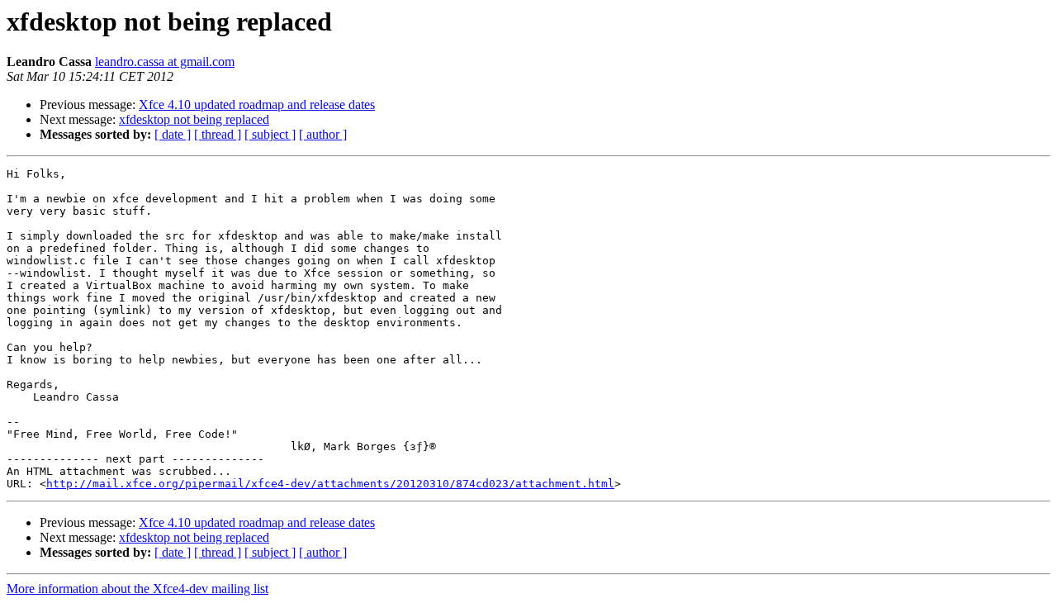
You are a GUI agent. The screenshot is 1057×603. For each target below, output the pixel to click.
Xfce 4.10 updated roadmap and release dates (257, 104)
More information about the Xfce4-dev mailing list (137, 589)
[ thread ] (217, 134)
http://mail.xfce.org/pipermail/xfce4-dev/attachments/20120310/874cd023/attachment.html (330, 483)
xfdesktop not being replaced (194, 119)
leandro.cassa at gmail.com (165, 62)
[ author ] (323, 134)
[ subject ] (270, 134)
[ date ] (172, 134)
